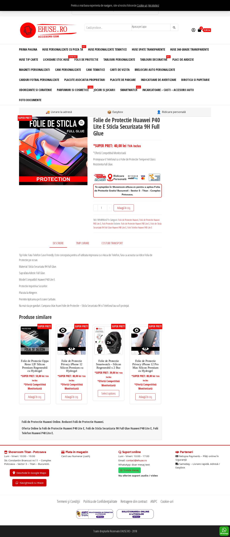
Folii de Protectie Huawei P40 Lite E (135, 223)
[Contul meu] (193, 29)
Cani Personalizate (68, 70)
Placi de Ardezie (183, 59)
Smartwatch (130, 89)
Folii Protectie (107, 223)
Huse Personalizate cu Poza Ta (64, 48)
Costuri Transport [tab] (112, 243)
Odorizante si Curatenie (35, 90)
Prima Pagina (28, 49)
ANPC (154, 501)
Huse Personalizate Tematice (107, 49)
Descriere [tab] (58, 243)
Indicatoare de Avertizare (158, 80)
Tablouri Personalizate (119, 59)
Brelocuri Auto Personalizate (155, 70)
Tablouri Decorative (155, 59)
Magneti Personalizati (34, 70)
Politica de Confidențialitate (100, 501)
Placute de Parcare (123, 80)
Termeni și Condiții (68, 501)
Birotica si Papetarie (195, 80)
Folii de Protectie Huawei (128, 219)
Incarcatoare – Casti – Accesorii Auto (168, 90)
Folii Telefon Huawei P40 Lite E (139, 227)
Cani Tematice (95, 70)
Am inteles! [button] (153, 5)
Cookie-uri (142, 5)
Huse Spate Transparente (148, 49)
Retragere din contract (134, 501)
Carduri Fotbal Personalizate (39, 80)
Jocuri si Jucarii (104, 90)
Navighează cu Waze (31, 482)
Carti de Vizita (120, 70)
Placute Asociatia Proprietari (84, 80)
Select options (108, 393)
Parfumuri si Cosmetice (74, 89)
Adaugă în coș (123, 208)
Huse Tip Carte (28, 59)
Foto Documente (30, 100)
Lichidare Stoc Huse (57, 59)
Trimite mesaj (131, 470)
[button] (81, 123)
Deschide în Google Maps (31, 472)
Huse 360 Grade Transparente (189, 49)
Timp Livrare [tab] (82, 243)
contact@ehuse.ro (136, 460)
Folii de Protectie (86, 59)
